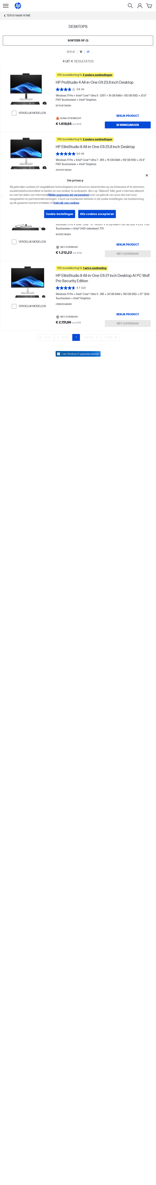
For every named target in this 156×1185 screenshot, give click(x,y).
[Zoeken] (130, 6)
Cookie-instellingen (59, 214)
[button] (103, 75)
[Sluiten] (147, 175)
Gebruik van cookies (66, 202)
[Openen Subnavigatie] (6, 6)
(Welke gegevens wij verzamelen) (68, 194)
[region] (78, 197)
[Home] (17, 5)
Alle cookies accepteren (97, 214)
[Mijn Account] (140, 6)
